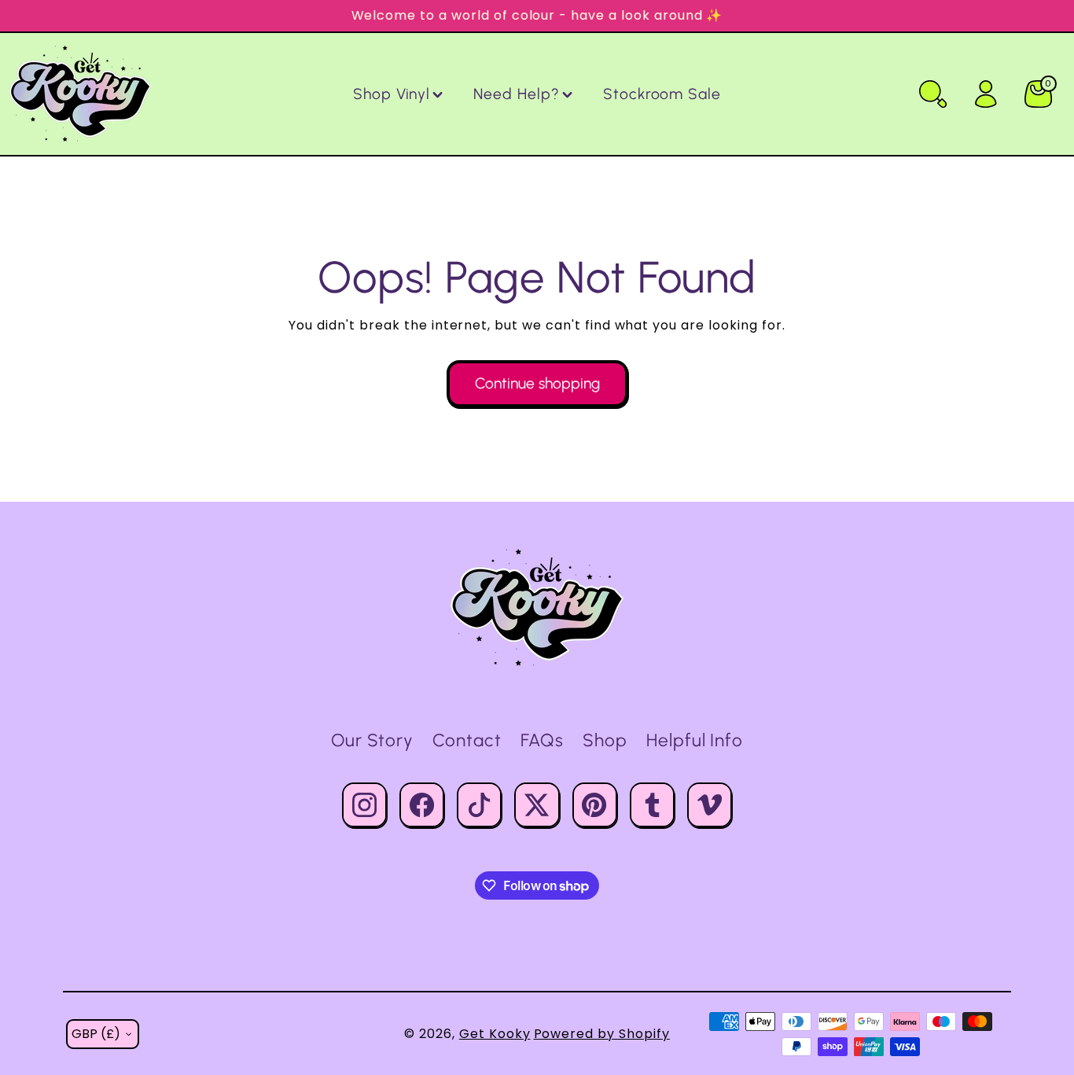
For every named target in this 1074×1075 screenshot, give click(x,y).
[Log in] (985, 94)
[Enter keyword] (933, 94)
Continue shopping (537, 383)
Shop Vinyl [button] (392, 94)
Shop (605, 740)
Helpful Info (695, 740)
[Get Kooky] (537, 608)
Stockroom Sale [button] (662, 94)
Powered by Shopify (602, 1034)
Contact (467, 740)
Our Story (372, 740)
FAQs (542, 740)
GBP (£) (96, 1034)
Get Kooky (495, 1034)
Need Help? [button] (516, 94)
